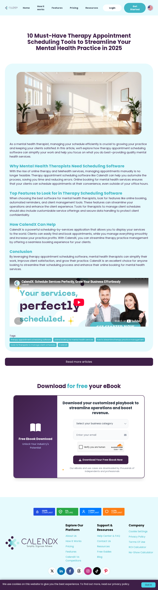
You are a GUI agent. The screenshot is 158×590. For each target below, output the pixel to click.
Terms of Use (137, 542)
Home (26, 7)
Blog (99, 557)
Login (112, 7)
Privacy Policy (137, 536)
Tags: (13, 336)
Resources (91, 7)
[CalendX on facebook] (70, 571)
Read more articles (79, 362)
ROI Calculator (137, 547)
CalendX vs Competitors (73, 558)
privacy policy (120, 584)
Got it (148, 585)
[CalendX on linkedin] (61, 571)
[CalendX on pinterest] (106, 571)
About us (71, 536)
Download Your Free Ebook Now (103, 460)
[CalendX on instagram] (88, 571)
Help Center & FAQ (108, 536)
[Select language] (150, 8)
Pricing (74, 7)
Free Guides (104, 551)
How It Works (73, 541)
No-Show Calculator (141, 552)
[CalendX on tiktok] (97, 571)
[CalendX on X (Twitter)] (52, 571)
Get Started (134, 8)
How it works (40, 8)
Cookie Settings (138, 531)
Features (57, 7)
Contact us (104, 541)
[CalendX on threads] (79, 571)
